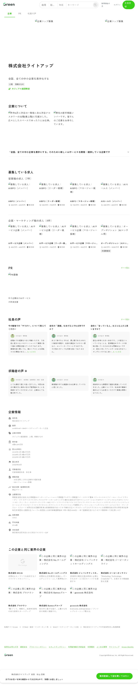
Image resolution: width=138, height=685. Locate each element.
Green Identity (128, 647)
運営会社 (23, 647)
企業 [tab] (10, 13)
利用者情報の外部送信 (76, 647)
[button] (69, 152)
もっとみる (31, 352)
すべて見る (125, 268)
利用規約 (91, 647)
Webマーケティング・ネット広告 (66, 627)
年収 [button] (61, 5)
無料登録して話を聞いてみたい (114, 676)
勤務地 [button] (53, 5)
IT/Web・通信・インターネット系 (36, 627)
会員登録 (128, 5)
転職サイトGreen (11, 627)
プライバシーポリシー (38, 647)
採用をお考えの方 (11, 647)
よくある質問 (102, 647)
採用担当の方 (105, 5)
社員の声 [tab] (32, 13)
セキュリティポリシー (57, 647)
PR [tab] (19, 13)
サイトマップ (114, 647)
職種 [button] (44, 5)
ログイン (117, 5)
